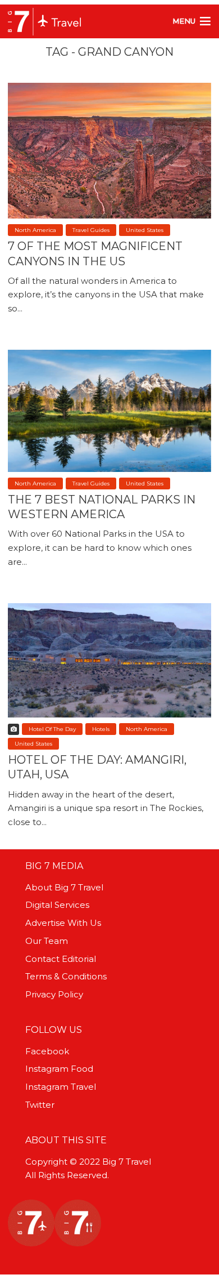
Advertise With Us (63, 922)
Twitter (39, 1104)
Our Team (46, 940)
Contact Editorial (60, 958)
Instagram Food (59, 1068)
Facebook (47, 1051)
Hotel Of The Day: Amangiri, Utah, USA (97, 767)
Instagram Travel (60, 1086)
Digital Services (57, 904)
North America (35, 230)
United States (144, 230)
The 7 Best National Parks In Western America (101, 507)
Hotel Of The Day (52, 729)
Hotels (101, 729)
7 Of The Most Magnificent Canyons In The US (95, 253)
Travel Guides (91, 230)
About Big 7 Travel (64, 887)
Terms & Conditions (66, 976)
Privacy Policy (54, 994)
